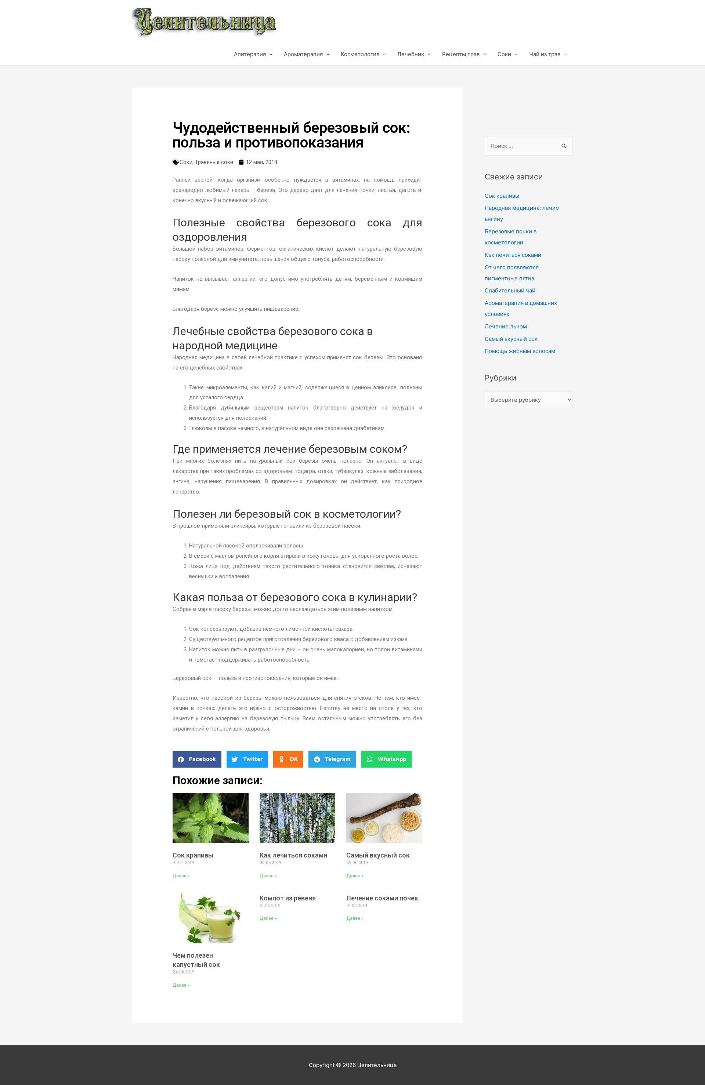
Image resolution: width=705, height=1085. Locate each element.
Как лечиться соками (293, 855)
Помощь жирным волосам (520, 350)
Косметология (360, 54)
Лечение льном (506, 326)
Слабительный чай (510, 290)
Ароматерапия (303, 54)
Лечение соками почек (382, 898)
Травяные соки (214, 162)
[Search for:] (529, 145)
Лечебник (410, 54)
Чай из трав (544, 54)
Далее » (181, 875)
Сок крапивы (193, 855)
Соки (504, 54)
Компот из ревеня (288, 898)
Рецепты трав (461, 54)
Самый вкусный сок (378, 855)
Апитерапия (250, 54)
